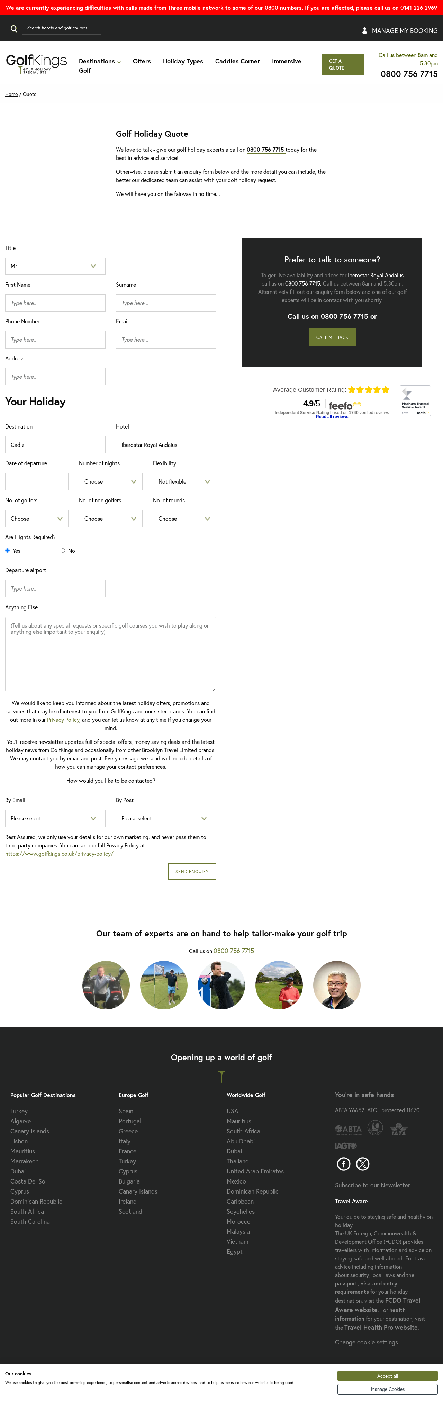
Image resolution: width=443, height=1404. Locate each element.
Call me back (332, 337)
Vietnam (237, 1241)
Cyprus (19, 1191)
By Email (15, 799)
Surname (126, 284)
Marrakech (24, 1161)
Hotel (122, 426)
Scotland (130, 1211)
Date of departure (26, 463)
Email (122, 321)
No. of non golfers (100, 500)
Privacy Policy (63, 719)
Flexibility (164, 463)
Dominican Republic (36, 1201)
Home (11, 94)
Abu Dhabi (241, 1141)
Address (14, 358)
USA (232, 1111)
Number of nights (99, 463)
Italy (124, 1141)
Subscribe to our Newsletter (372, 1185)
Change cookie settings (366, 1342)
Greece (128, 1131)
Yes (15, 550)
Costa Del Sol (28, 1181)
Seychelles (241, 1211)
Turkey (19, 1111)
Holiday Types (183, 61)
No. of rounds (169, 500)
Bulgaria (129, 1181)
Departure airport (25, 570)
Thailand (238, 1161)
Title (10, 247)
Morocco (239, 1221)
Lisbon (19, 1141)
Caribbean (240, 1201)
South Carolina (30, 1221)
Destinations (97, 61)
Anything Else (21, 607)
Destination (19, 426)
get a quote (336, 64)
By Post (125, 799)
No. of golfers (21, 500)
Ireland (128, 1201)
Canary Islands (29, 1131)
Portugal (130, 1121)
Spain (126, 1111)
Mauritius (22, 1151)
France (127, 1151)
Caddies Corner (237, 61)
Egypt (235, 1251)
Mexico (236, 1181)
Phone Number (22, 321)
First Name (17, 284)
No (71, 550)
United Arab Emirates (255, 1171)
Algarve (20, 1121)
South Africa (27, 1211)
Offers (142, 61)
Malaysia (238, 1231)
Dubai (18, 1171)
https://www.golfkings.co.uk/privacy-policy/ (59, 853)
